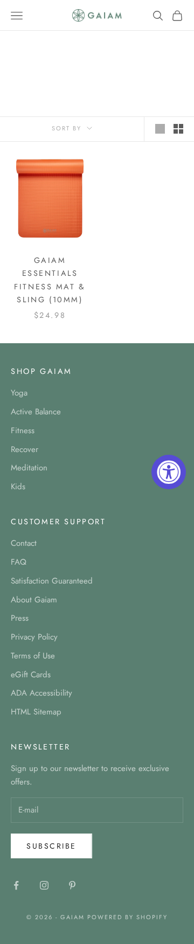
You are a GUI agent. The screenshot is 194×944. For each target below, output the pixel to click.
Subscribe (51, 846)
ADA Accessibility (41, 693)
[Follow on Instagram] (44, 885)
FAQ (18, 562)
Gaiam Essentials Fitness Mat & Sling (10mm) (50, 280)
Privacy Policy (34, 637)
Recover (24, 449)
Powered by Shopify (127, 917)
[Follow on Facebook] (16, 885)
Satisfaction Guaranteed (52, 581)
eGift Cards (31, 675)
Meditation (29, 468)
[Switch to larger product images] (160, 128)
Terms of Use (33, 656)
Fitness (22, 430)
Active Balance (36, 412)
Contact (24, 543)
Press (20, 618)
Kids (18, 486)
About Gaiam (34, 600)
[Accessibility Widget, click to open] (168, 472)
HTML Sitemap (36, 712)
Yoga (19, 393)
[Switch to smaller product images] (178, 128)
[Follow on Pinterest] (72, 885)
